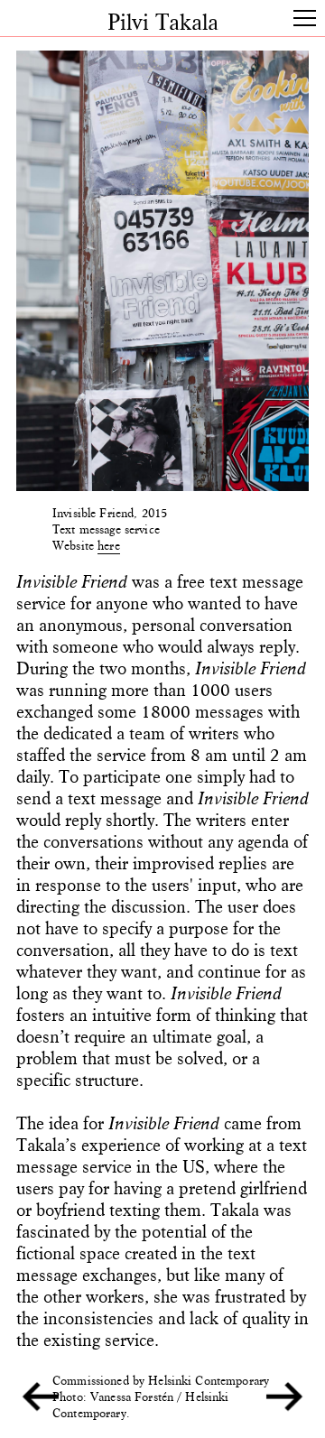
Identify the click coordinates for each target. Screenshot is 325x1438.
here (109, 545)
